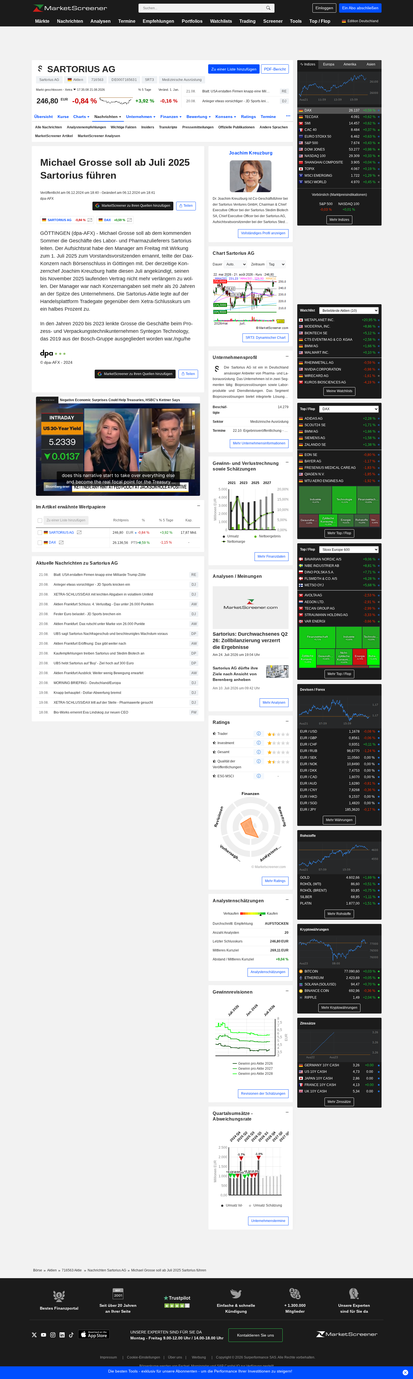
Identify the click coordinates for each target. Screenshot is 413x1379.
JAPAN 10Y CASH (319, 1078)
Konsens (224, 116)
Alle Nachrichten (48, 127)
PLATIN (306, 903)
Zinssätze (308, 1023)
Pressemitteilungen (198, 127)
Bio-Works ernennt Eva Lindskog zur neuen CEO (91, 712)
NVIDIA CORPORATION (323, 369)
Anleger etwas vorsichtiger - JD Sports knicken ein (236, 101)
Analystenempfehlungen (86, 127)
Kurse (63, 116)
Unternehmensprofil (235, 357)
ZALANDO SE (315, 445)
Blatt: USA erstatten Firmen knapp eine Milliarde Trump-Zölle (236, 91)
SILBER (306, 897)
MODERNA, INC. (317, 326)
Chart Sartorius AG (233, 253)
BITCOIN (311, 971)
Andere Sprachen (274, 127)
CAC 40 (311, 130)
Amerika (350, 64)
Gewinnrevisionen (233, 992)
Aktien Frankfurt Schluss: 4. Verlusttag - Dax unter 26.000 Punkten (104, 604)
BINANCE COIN (317, 991)
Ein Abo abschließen (360, 8)
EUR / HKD (308, 797)
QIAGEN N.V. (314, 474)
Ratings (248, 116)
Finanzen (169, 116)
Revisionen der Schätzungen (263, 1094)
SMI (307, 123)
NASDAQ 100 (315, 156)
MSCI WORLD (315, 182)
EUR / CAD (308, 777)
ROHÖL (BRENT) (313, 890)
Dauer (217, 264)
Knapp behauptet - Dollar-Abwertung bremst (87, 693)
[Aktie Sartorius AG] (89, 220)
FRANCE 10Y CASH (320, 1085)
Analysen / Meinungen (237, 576)
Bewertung (197, 116)
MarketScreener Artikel (54, 136)
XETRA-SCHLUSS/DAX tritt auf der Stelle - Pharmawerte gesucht (103, 703)
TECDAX (311, 117)
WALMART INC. (317, 353)
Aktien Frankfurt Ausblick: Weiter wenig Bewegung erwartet (98, 673)
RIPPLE (311, 997)
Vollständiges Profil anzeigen (263, 233)
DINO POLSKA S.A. (319, 572)
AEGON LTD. (314, 602)
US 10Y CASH (316, 1072)
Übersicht (43, 116)
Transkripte (168, 127)
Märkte (42, 21)
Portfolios (192, 21)
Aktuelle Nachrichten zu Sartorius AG (77, 563)
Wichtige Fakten (123, 127)
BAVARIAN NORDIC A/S (323, 559)
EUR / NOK (308, 764)
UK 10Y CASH (316, 1091)
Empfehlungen (158, 21)
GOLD (305, 878)
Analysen (100, 21)
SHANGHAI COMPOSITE (324, 162)
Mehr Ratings (275, 881)
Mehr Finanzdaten (271, 556)
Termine (126, 21)
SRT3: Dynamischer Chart (265, 338)
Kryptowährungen (314, 930)
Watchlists (221, 21)
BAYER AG (313, 461)
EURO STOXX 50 (318, 136)
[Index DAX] (129, 220)
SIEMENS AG (315, 438)
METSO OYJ (314, 585)
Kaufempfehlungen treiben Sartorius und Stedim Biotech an (99, 653)
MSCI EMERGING (318, 176)
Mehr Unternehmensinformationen (259, 443)
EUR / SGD (308, 803)
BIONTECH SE (316, 333)
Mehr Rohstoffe (339, 914)
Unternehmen (139, 116)
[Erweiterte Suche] (268, 8)
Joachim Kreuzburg (251, 153)
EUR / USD (308, 731)
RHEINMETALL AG (319, 363)
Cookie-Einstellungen (143, 1357)
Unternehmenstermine (268, 1221)
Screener (273, 21)
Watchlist (307, 310)
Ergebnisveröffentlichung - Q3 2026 (270, 431)
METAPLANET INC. (319, 320)
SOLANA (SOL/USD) (320, 984)
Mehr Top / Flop (339, 533)
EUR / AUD (308, 783)
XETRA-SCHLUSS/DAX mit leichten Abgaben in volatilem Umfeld (103, 594)
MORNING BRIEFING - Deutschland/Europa (87, 683)
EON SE (311, 455)
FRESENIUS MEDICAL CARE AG (330, 468)
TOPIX (309, 169)
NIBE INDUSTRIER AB (322, 566)
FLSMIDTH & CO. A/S (321, 579)
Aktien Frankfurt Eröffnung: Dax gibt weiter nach (90, 644)
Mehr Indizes (339, 220)
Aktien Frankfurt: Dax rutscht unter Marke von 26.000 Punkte (99, 624)
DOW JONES (315, 149)
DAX (52, 542)
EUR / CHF (308, 744)
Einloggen (324, 8)
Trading (247, 21)
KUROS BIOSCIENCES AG (325, 382)
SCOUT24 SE (315, 425)
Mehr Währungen (339, 820)
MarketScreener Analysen (99, 136)
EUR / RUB (308, 751)
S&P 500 (311, 143)
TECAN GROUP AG (320, 608)
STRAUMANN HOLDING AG (326, 615)
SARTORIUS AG (61, 533)
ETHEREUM (314, 978)
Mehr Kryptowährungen (339, 1008)
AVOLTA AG (313, 595)
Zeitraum (258, 264)
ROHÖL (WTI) (310, 884)
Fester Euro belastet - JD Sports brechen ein (87, 614)
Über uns (175, 1357)
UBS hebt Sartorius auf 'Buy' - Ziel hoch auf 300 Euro (94, 663)
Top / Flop (319, 21)
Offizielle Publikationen (236, 127)
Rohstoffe (308, 836)
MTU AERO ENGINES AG (324, 481)
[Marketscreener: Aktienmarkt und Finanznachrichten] (70, 8)
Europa (328, 64)
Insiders (147, 127)
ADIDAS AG (314, 419)
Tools (296, 21)
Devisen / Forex (312, 690)
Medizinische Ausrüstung (269, 422)
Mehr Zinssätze (339, 1102)
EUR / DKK (308, 771)
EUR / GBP (308, 738)
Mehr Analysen (274, 703)
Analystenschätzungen (238, 900)
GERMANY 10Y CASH (322, 1065)
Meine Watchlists (339, 391)
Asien (371, 64)
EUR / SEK (308, 758)
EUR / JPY (308, 810)
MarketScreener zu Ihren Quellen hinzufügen (135, 206)
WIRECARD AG (316, 376)
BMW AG (311, 346)
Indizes (309, 64)
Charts (80, 116)
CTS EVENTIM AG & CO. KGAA (328, 340)
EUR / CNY (308, 790)
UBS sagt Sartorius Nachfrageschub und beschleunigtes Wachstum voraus (111, 634)
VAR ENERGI (315, 621)
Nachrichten (70, 21)
